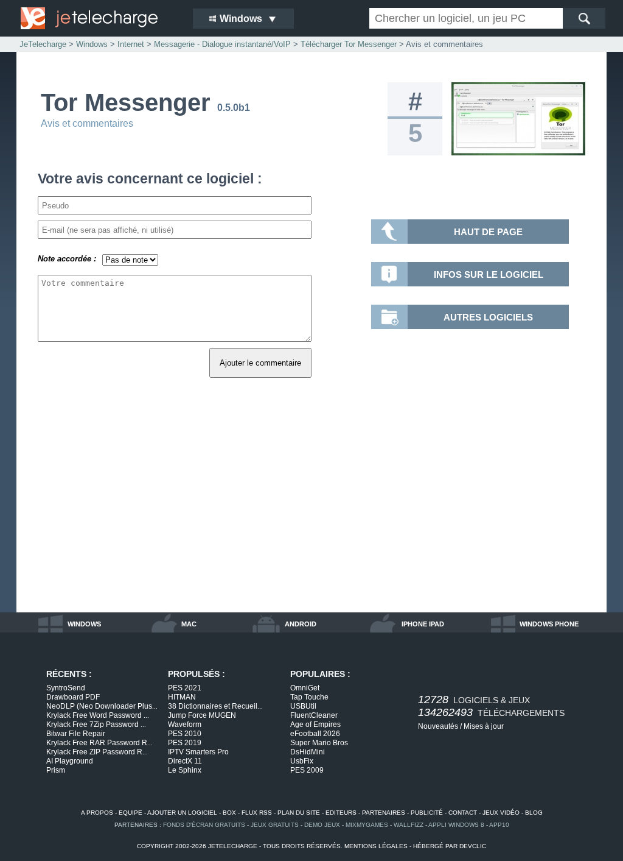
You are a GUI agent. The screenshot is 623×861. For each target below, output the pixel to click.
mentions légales (376, 846)
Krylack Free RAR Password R (99, 743)
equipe (130, 812)
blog (534, 812)
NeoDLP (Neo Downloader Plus (102, 706)
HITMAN (182, 697)
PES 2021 (184, 688)
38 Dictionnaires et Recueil (215, 706)
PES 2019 (184, 743)
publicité (427, 812)
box (229, 812)
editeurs (341, 812)
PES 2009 (307, 770)
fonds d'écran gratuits (204, 824)
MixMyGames (367, 824)
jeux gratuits (275, 824)
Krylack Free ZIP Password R (97, 752)
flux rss (257, 812)
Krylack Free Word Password (97, 715)
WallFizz (408, 824)
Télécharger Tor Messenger (349, 44)
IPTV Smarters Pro (198, 752)
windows (84, 624)
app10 (499, 824)
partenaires (383, 812)
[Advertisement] (311, 508)
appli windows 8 (456, 824)
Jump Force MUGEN (202, 715)
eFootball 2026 (315, 733)
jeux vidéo (501, 812)
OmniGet (304, 688)
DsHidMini (307, 752)
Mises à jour (484, 726)
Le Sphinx (184, 770)
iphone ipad (423, 624)
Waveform (184, 724)
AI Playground (69, 761)
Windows (92, 44)
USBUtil (303, 706)
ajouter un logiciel (182, 812)
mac (189, 624)
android (300, 624)
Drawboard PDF (73, 697)
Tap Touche (309, 697)
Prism (55, 770)
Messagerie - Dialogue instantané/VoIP (222, 44)
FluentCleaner (314, 715)
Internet (130, 44)
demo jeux (322, 824)
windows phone (549, 624)
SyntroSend (65, 688)
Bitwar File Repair (75, 733)
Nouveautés (438, 726)
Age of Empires (315, 724)
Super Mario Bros (319, 743)
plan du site (298, 812)
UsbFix (301, 761)
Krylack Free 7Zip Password (96, 724)
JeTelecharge (42, 44)
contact (462, 812)
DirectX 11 (185, 761)
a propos (97, 812)
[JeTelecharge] (98, 18)
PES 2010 (184, 733)
